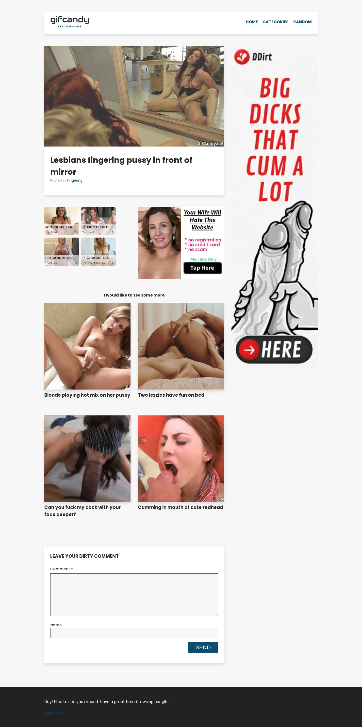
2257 (59, 713)
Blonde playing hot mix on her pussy (87, 395)
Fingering (74, 180)
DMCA (48, 713)
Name (56, 625)
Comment (61, 569)
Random (302, 22)
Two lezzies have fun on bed (171, 395)
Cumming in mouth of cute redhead (180, 507)
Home (252, 22)
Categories (276, 22)
